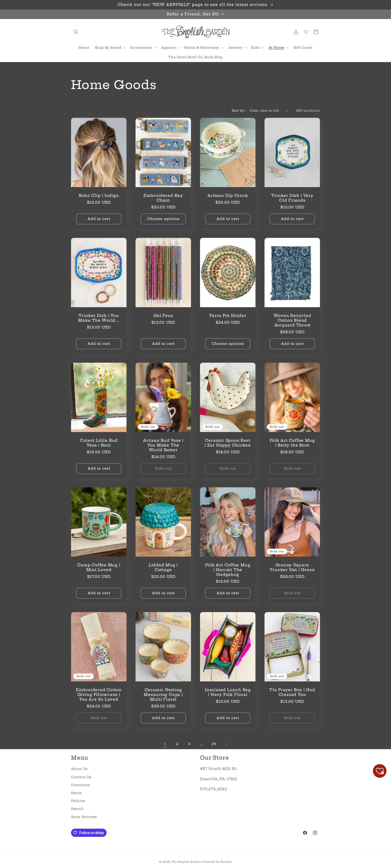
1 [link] (165, 744)
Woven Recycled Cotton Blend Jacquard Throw (292, 320)
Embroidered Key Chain (163, 198)
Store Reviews (84, 817)
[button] (76, 32)
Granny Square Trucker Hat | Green (292, 567)
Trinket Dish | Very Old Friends (292, 198)
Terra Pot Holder (227, 315)
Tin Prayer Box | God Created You (292, 692)
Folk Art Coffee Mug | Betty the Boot (292, 442)
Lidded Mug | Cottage (163, 567)
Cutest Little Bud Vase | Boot (99, 442)
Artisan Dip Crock (227, 195)
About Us (79, 769)
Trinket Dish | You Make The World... (98, 318)
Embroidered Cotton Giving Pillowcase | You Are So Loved (99, 695)
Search (77, 809)
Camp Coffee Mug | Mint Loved (98, 567)
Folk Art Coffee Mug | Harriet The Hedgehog (227, 570)
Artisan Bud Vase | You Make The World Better (163, 445)
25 (214, 744)
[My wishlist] (306, 32)
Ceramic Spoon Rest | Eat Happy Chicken (228, 442)
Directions (80, 785)
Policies (78, 801)
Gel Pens (163, 315)
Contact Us (81, 777)
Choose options (163, 219)
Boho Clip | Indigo (99, 195)
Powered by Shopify (217, 861)
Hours (76, 793)
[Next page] (226, 744)
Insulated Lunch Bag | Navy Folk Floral (228, 692)
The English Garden (186, 861)
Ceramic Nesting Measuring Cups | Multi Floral (163, 695)
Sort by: (238, 111)
